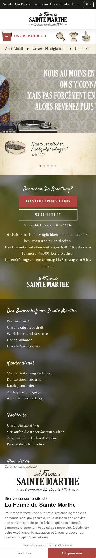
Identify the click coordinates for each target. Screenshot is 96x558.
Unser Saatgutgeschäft (25, 327)
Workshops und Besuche (27, 334)
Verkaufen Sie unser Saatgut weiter (35, 432)
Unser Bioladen (19, 340)
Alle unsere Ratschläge (25, 398)
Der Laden (41, 4)
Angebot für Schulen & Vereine (32, 438)
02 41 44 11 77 (48, 214)
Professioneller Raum (64, 4)
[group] (48, 150)
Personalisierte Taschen (26, 444)
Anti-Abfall (14, 48)
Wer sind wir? (18, 321)
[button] (24, 36)
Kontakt (7, 4)
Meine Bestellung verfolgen (30, 373)
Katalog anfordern (22, 386)
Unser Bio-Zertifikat (23, 425)
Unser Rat (83, 48)
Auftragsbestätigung (23, 392)
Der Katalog (23, 4)
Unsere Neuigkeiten (49, 48)
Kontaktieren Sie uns (48, 201)
